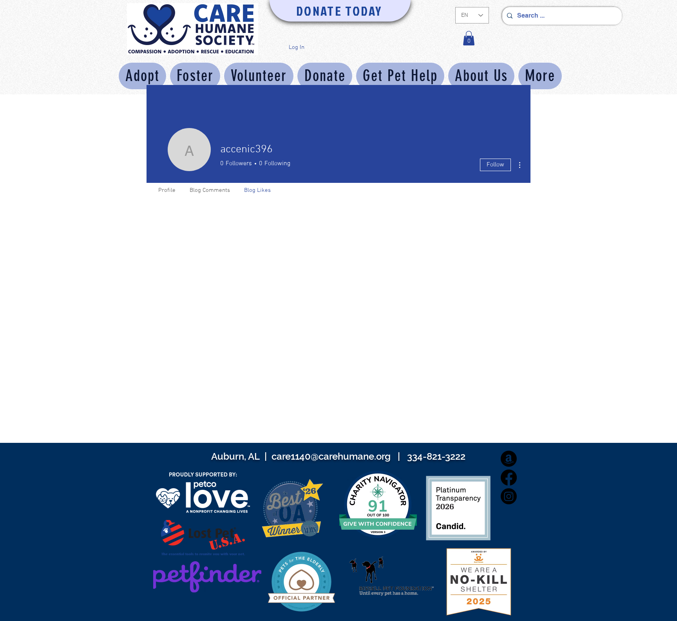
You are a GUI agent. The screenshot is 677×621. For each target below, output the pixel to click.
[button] (469, 38)
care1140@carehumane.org (331, 456)
